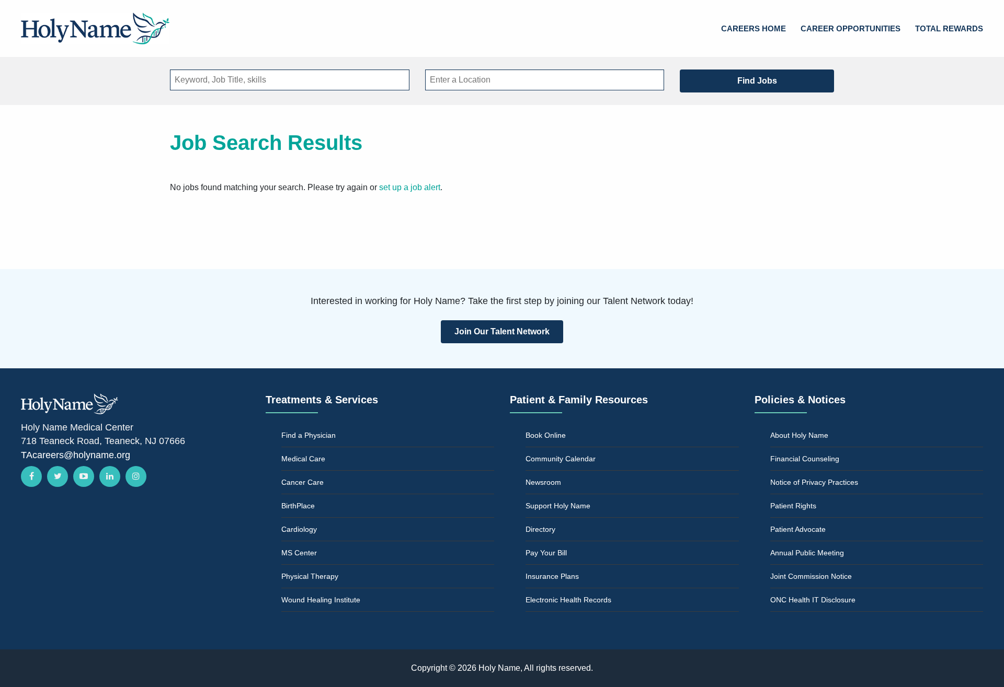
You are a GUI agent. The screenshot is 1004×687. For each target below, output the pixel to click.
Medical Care (303, 459)
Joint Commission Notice (811, 576)
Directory (540, 529)
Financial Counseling (804, 459)
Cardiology (299, 529)
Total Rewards (949, 28)
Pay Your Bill (546, 553)
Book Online (546, 435)
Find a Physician (308, 435)
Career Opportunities (850, 28)
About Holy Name (799, 435)
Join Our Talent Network (502, 331)
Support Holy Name (558, 506)
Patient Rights (793, 506)
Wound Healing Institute (320, 600)
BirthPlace (298, 506)
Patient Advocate (798, 529)
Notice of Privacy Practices (814, 482)
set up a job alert (409, 187)
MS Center (299, 553)
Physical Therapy (309, 576)
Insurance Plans (552, 576)
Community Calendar (561, 459)
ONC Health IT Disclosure (812, 600)
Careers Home (753, 28)
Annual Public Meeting (807, 553)
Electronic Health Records (568, 600)
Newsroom (543, 482)
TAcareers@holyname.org (75, 455)
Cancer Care (302, 482)
